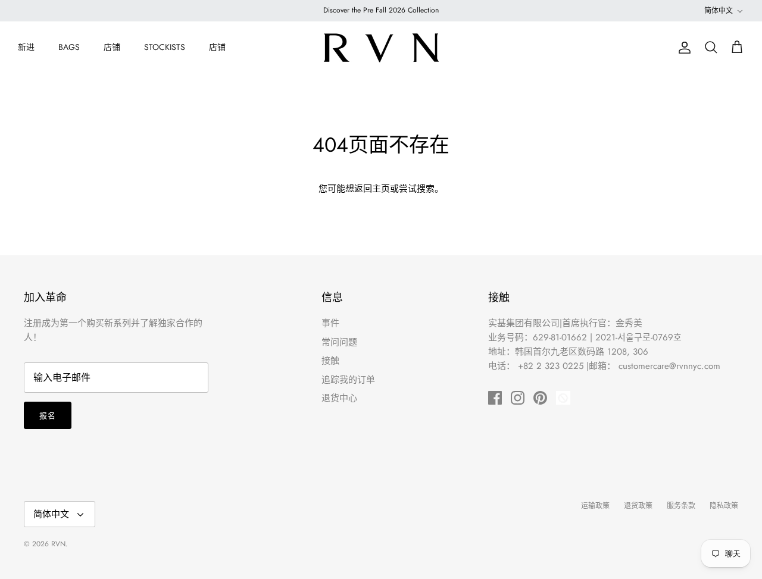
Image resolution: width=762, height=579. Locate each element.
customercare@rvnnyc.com (669, 366)
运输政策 (595, 505)
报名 (47, 415)
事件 (330, 323)
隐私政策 (724, 505)
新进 (26, 47)
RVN (58, 544)
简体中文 (718, 10)
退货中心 (339, 398)
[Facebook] (495, 398)
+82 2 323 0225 (550, 366)
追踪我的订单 (348, 379)
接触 (330, 360)
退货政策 (638, 505)
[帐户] (682, 47)
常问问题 (339, 342)
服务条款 (681, 505)
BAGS (69, 47)
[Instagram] (517, 398)
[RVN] (381, 47)
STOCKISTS (164, 47)
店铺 (112, 47)
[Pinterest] (540, 398)
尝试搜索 (417, 188)
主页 (381, 188)
